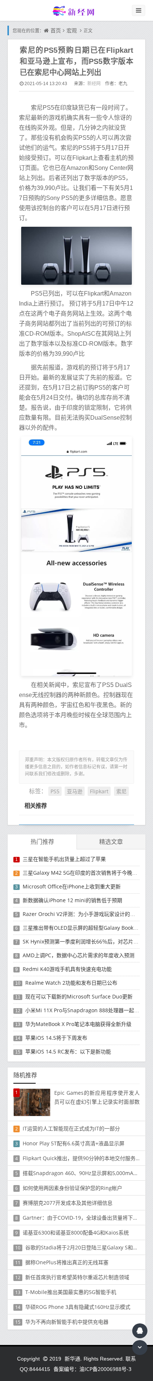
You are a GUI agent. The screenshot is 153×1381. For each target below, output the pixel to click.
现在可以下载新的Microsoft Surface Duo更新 (79, 996)
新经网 (94, 83)
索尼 (121, 791)
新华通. (73, 1358)
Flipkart (99, 791)
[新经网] (76, 10)
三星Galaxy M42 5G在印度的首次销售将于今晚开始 (83, 872)
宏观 (71, 30)
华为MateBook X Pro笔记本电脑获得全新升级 (78, 1023)
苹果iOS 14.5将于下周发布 (56, 1037)
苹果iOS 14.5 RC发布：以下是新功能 (68, 1051)
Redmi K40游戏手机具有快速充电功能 (67, 968)
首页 (56, 30)
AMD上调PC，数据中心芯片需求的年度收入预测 (78, 955)
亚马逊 (74, 791)
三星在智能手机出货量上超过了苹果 (64, 858)
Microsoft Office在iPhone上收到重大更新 (72, 886)
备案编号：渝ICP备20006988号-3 (92, 1368)
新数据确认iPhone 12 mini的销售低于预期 (72, 900)
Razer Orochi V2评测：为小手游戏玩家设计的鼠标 (81, 913)
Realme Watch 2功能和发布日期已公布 (71, 982)
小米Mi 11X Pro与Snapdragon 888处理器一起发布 (84, 1010)
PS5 (55, 791)
